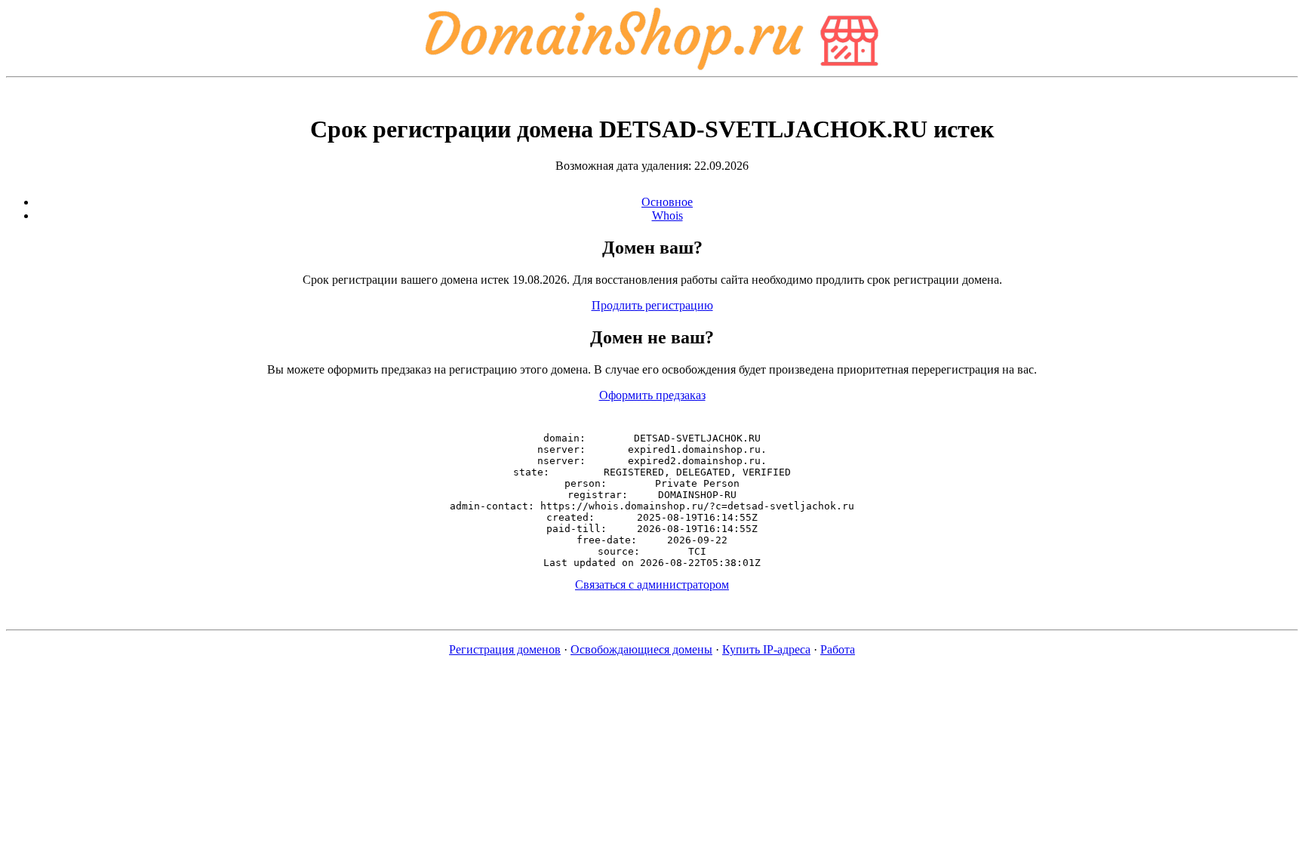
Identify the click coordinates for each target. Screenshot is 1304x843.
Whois (667, 215)
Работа (837, 649)
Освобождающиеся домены (641, 649)
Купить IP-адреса (766, 649)
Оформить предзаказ (652, 395)
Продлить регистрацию (652, 305)
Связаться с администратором (652, 584)
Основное (667, 201)
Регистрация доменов (505, 649)
